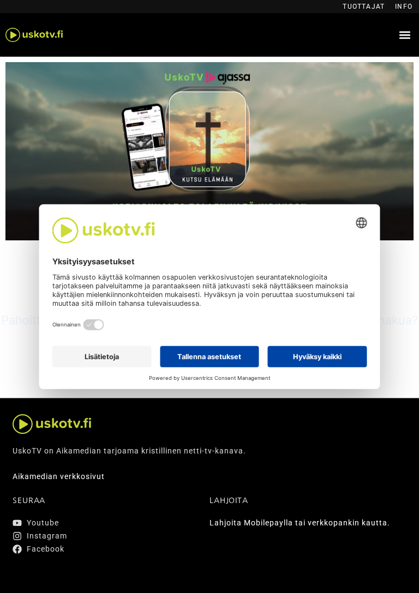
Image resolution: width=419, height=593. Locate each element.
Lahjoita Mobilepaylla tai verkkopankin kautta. (300, 522)
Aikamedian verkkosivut (59, 476)
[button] (405, 35)
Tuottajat (364, 6)
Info (403, 6)
